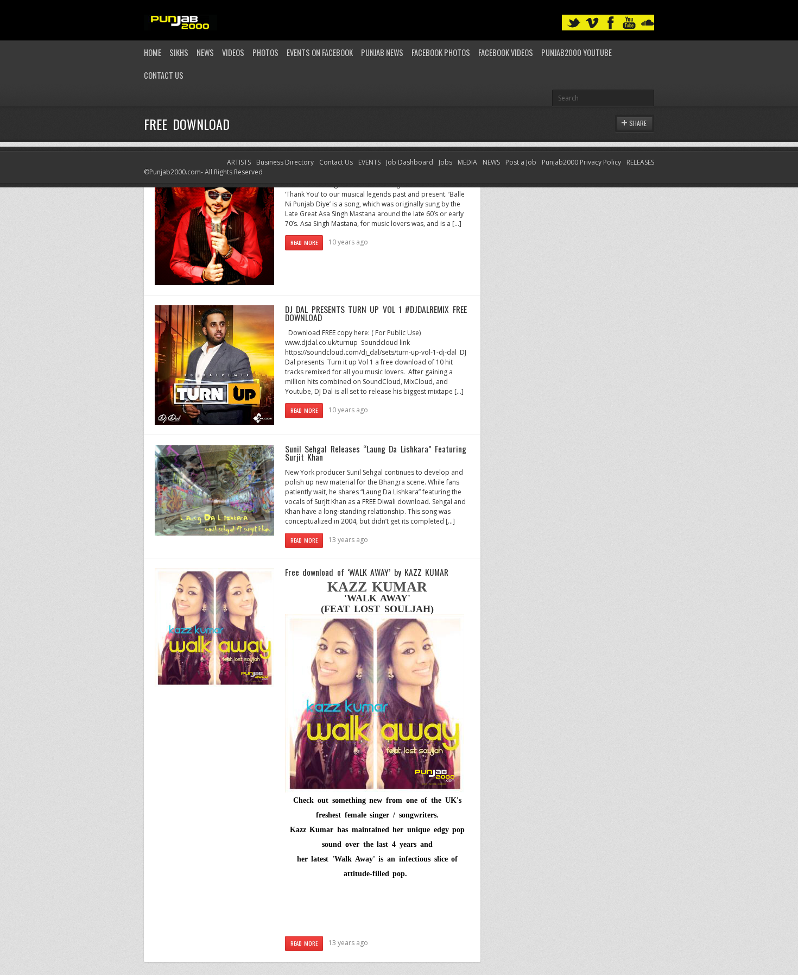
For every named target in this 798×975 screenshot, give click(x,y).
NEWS (491, 162)
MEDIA (467, 162)
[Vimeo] (592, 23)
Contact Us (163, 75)
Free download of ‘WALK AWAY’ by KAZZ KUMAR (366, 571)
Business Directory (285, 162)
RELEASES (640, 162)
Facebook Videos (505, 52)
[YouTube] (629, 23)
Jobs (445, 162)
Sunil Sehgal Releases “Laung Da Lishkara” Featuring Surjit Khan (375, 453)
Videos (233, 52)
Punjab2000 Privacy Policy (581, 162)
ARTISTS (239, 162)
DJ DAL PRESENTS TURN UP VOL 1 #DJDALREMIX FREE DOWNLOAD (376, 313)
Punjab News (382, 52)
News (205, 52)
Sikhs (178, 52)
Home (152, 52)
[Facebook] (610, 23)
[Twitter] (573, 23)
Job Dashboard (409, 162)
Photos (265, 52)
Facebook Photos (440, 52)
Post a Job (520, 162)
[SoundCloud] (647, 23)
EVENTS (369, 162)
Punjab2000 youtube (576, 52)
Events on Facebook (320, 52)
